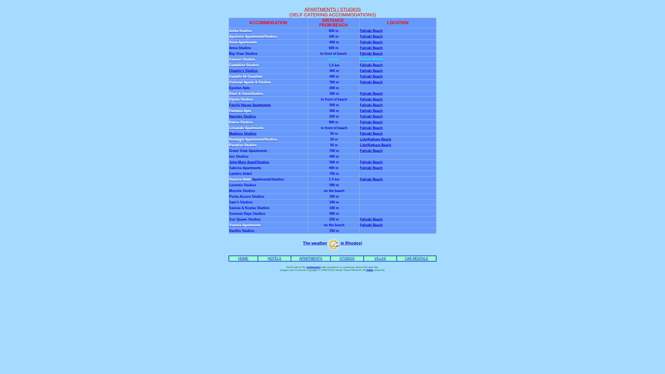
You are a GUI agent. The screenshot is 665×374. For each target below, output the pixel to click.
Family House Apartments (250, 105)
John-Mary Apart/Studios (249, 162)
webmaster (314, 267)
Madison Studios (242, 134)
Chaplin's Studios (243, 71)
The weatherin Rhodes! (332, 243)
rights (369, 270)
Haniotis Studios (242, 116)
